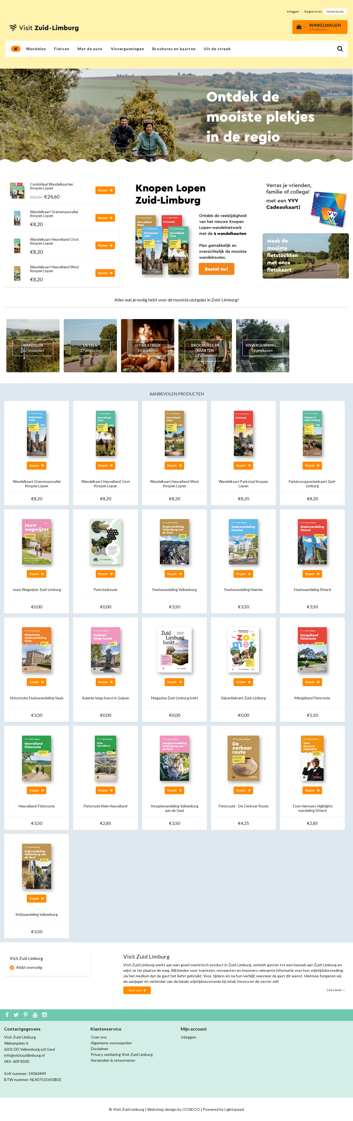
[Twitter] (17, 1015)
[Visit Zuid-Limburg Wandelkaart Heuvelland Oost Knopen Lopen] (17, 244)
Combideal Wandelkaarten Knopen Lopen (51, 186)
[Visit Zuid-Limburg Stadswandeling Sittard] (312, 541)
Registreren (313, 11)
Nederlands (335, 11)
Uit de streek (217, 48)
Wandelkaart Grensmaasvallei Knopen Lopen (54, 214)
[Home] (15, 49)
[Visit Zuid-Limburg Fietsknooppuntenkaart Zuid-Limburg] (312, 432)
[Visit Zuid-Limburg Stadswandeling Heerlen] (243, 541)
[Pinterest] (26, 1015)
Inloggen (293, 11)
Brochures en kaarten (174, 48)
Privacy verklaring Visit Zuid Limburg (122, 1054)
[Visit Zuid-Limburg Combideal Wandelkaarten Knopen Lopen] (17, 189)
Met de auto (90, 48)
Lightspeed (234, 1109)
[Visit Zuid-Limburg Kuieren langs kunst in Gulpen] (105, 649)
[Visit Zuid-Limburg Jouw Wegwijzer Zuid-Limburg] (36, 541)
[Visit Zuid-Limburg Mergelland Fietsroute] (312, 649)
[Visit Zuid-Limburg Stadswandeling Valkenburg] (174, 541)
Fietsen (61, 48)
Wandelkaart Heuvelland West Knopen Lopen (54, 269)
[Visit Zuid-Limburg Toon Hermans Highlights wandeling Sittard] (312, 757)
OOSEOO (191, 1109)
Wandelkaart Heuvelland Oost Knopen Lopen (54, 241)
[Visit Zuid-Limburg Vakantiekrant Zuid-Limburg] (243, 649)
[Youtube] (36, 1015)
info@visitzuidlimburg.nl (24, 1055)
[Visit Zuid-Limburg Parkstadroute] (105, 541)
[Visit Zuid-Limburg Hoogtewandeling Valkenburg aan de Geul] (174, 757)
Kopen (103, 190)
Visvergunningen (127, 48)
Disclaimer (99, 1048)
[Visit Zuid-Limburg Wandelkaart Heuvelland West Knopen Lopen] (17, 271)
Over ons (135, 990)
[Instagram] (45, 1015)
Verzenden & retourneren (113, 1060)
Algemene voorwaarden (111, 1042)
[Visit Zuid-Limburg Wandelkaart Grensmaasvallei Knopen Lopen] (17, 216)
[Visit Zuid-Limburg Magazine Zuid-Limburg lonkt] (174, 649)
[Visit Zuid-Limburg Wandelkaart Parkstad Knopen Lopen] (243, 432)
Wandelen (36, 48)
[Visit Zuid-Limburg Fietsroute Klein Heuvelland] (105, 757)
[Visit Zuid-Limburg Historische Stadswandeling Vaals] (36, 649)
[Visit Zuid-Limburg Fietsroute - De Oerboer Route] (243, 757)
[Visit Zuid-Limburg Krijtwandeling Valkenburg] (36, 865)
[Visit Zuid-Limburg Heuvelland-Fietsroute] (36, 757)
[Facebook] (8, 1015)
